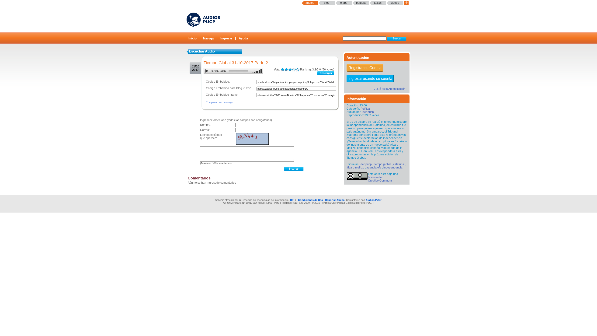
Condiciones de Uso (310, 200)
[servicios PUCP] (406, 3)
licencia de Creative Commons (380, 179)
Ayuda (243, 38)
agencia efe (373, 167)
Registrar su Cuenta (365, 68)
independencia (393, 167)
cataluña (398, 164)
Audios (309, 2)
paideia (361, 2)
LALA (282, 69)
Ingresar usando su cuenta (370, 78)
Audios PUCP (374, 200)
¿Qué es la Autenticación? (390, 89)
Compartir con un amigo (219, 102)
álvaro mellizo (355, 167)
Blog (327, 2)
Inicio (192, 38)
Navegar (209, 38)
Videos (395, 2)
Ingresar (226, 38)
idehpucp (368, 112)
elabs (343, 2)
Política (365, 108)
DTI (292, 200)
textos (378, 2)
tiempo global (382, 164)
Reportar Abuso (335, 200)
